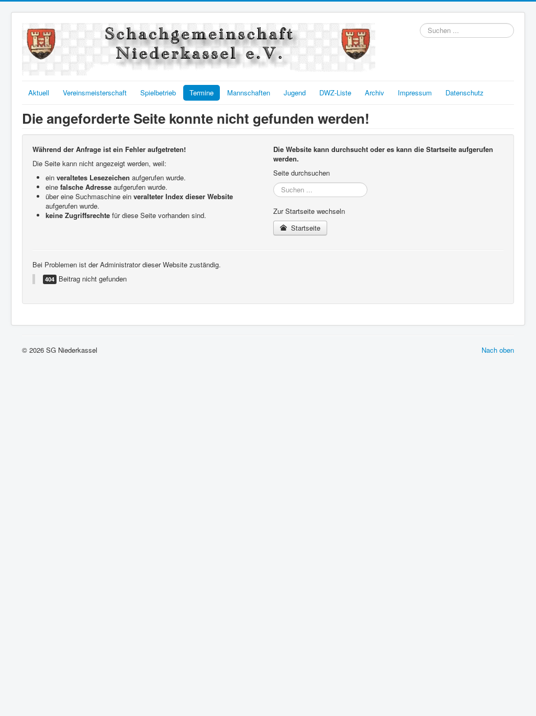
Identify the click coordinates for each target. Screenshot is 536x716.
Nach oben (498, 350)
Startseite (304, 228)
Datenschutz (464, 92)
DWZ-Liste (335, 92)
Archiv (374, 92)
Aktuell (38, 92)
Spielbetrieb (158, 92)
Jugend (295, 92)
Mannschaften (248, 92)
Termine (201, 92)
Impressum (415, 92)
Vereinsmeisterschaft (95, 92)
